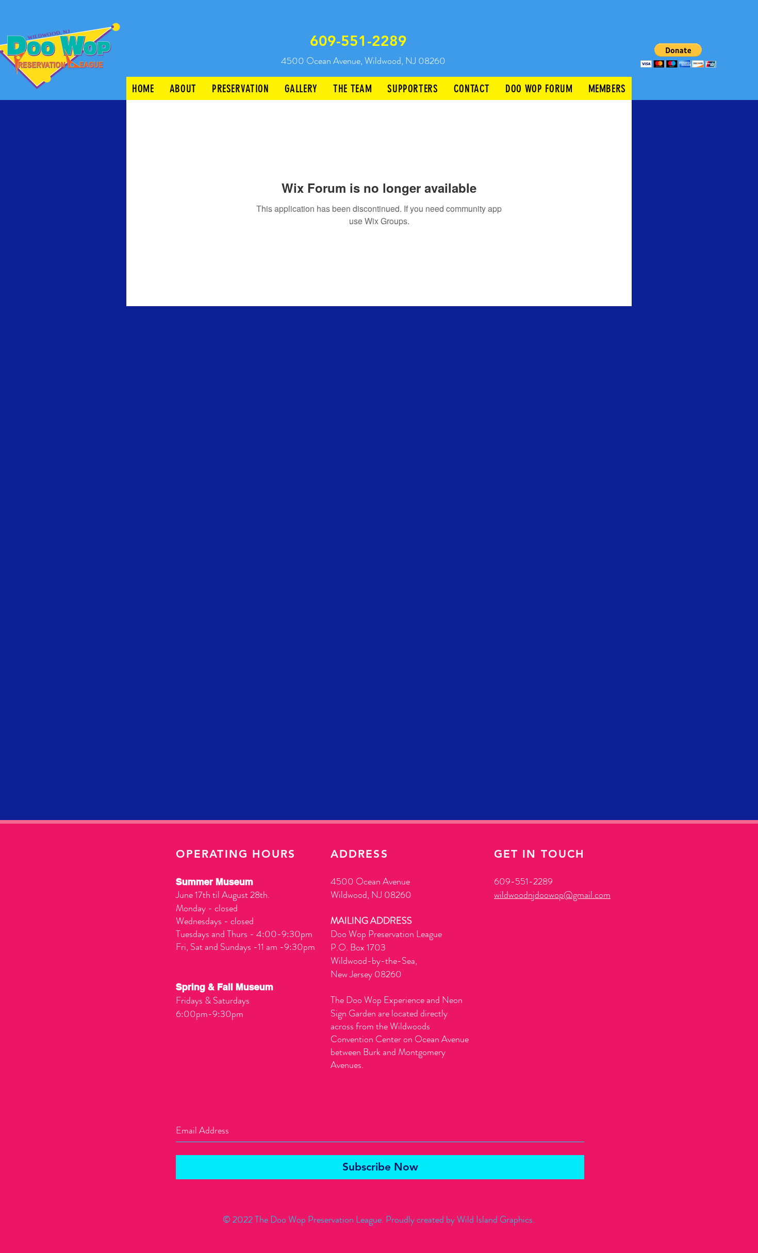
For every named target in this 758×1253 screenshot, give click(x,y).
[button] (678, 55)
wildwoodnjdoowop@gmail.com (552, 894)
